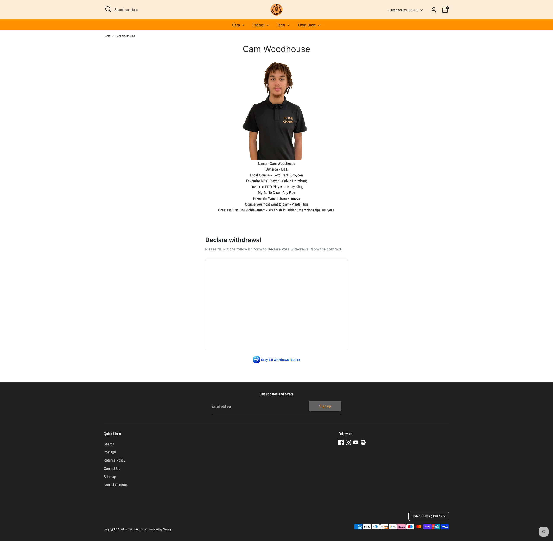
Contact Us (112, 468)
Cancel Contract (116, 485)
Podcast (259, 25)
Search (109, 444)
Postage (110, 452)
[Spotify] (363, 442)
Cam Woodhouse (125, 36)
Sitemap (110, 476)
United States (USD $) (403, 10)
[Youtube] (355, 442)
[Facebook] (341, 442)
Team (281, 25)
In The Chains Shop (136, 529)
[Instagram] (348, 442)
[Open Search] (108, 9)
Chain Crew (307, 25)
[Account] (433, 9)
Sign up (325, 406)
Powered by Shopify (160, 529)
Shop (236, 25)
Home (107, 36)
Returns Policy (114, 460)
